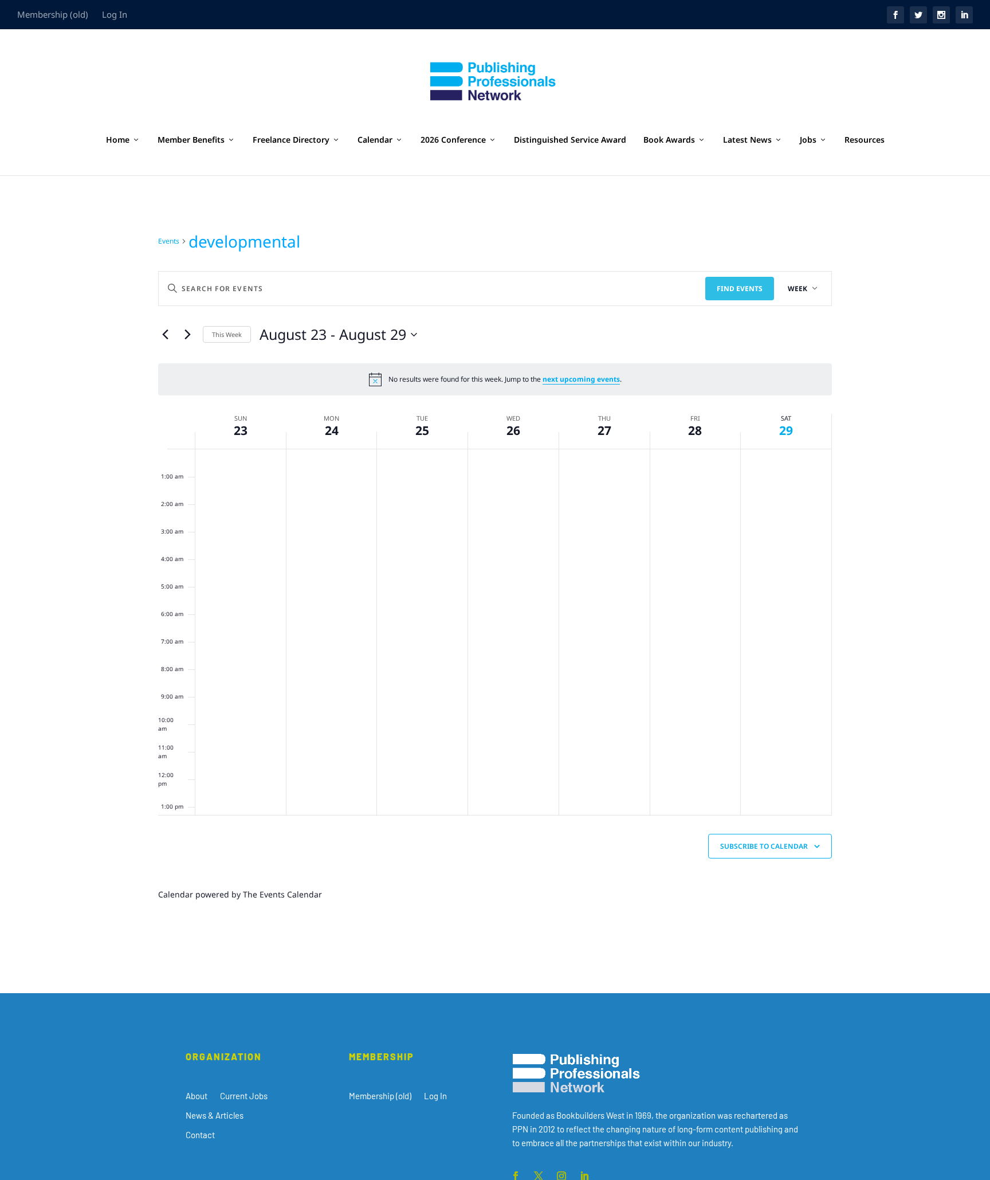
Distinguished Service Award (570, 140)
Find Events (740, 288)
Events (168, 241)
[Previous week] (165, 335)
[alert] (495, 379)
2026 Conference (453, 140)
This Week (227, 334)
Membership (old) (52, 14)
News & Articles (214, 1115)
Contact (200, 1135)
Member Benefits (191, 140)
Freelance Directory (291, 140)
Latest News (747, 140)
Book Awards (669, 140)
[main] (495, 584)
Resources (864, 140)
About (196, 1096)
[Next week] (187, 335)
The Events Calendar (282, 894)
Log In (114, 14)
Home (117, 140)
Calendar (375, 140)
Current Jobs (244, 1096)
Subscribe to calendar (764, 846)
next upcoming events (581, 379)
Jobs (808, 140)
